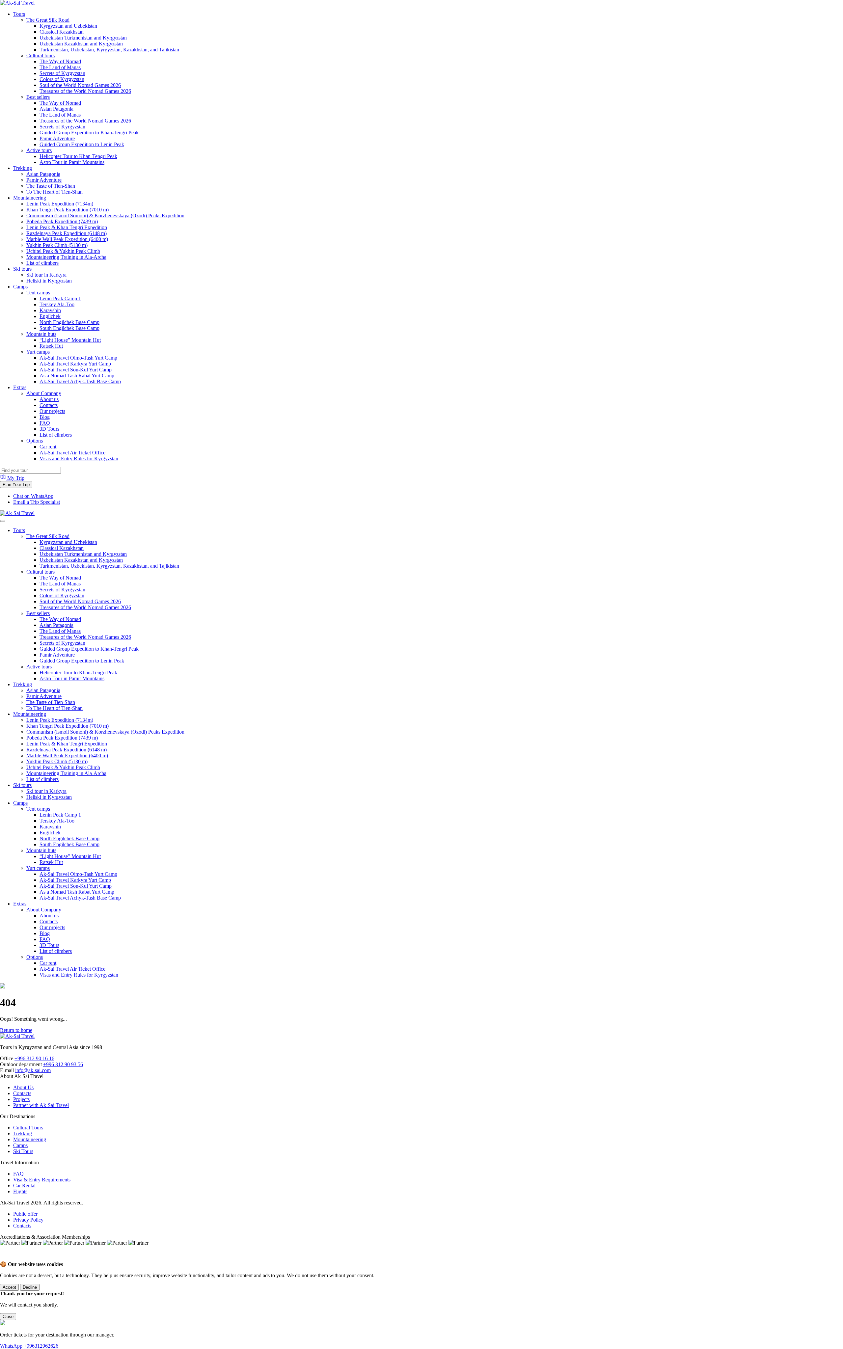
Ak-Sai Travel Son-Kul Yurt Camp (76, 369)
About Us (23, 1087)
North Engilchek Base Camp (69, 322)
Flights (20, 1191)
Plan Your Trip (16, 484)
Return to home (16, 1030)
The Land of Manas (60, 67)
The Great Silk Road (47, 20)
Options (34, 441)
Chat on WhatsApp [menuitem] (33, 496)
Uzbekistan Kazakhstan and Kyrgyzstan (81, 43)
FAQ (45, 423)
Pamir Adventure (57, 138)
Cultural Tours (28, 1127)
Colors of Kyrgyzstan (62, 79)
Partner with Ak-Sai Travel (41, 1105)
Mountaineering (29, 198)
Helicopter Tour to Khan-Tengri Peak (78, 156)
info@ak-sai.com (33, 1070)
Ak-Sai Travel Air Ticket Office (72, 452)
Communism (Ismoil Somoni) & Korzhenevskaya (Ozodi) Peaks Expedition (105, 215)
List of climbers (42, 263)
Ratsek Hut (51, 346)
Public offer (25, 1214)
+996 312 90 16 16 (34, 1058)
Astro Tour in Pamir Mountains (72, 162)
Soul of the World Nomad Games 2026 (80, 85)
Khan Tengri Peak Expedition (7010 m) (67, 209)
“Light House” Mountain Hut (70, 340)
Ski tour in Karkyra (46, 275)
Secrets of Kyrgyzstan (62, 73)
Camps (20, 286)
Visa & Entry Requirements (41, 1179)
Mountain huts (41, 334)
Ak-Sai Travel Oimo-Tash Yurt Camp (78, 358)
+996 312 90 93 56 (63, 1064)
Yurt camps (38, 352)
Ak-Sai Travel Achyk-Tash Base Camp (80, 381)
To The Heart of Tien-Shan (54, 192)
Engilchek (50, 316)
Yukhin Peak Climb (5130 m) (57, 245)
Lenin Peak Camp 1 (60, 298)
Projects (21, 1099)
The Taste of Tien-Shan (50, 186)
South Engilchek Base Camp (69, 328)
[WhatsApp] (7, 1258)
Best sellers (38, 97)
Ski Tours (23, 1151)
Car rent (48, 446)
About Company (43, 393)
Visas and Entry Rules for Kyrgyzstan (79, 458)
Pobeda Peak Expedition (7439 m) (62, 221)
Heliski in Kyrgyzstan (49, 280)
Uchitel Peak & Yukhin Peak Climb (63, 251)
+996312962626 (41, 1346)
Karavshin (50, 310)
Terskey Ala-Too (57, 304)
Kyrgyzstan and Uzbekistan (68, 26)
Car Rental (24, 1185)
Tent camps (38, 292)
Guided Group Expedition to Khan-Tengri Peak (89, 132)
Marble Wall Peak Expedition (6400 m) (67, 239)
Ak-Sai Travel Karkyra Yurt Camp (75, 363)
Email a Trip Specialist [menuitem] (36, 502)
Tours (19, 14)
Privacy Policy (28, 1220)
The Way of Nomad (60, 61)
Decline (30, 1287)
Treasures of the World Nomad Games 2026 (85, 91)
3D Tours (49, 429)
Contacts (49, 405)
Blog (45, 417)
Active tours (39, 150)
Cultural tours (40, 55)
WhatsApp (11, 1346)
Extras (19, 387)
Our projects (52, 411)
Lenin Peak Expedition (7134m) (59, 203)
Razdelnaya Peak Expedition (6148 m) (66, 233)
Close (8, 1316)
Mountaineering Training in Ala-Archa (66, 257)
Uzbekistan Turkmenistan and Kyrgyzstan (83, 37)
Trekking (22, 168)
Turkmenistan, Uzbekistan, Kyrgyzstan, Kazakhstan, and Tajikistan (109, 49)
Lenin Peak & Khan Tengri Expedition (66, 227)
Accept (9, 1287)
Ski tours (22, 269)
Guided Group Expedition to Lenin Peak (82, 144)
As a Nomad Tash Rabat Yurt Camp (77, 375)
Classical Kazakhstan (62, 32)
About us (49, 399)
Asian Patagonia (56, 109)
